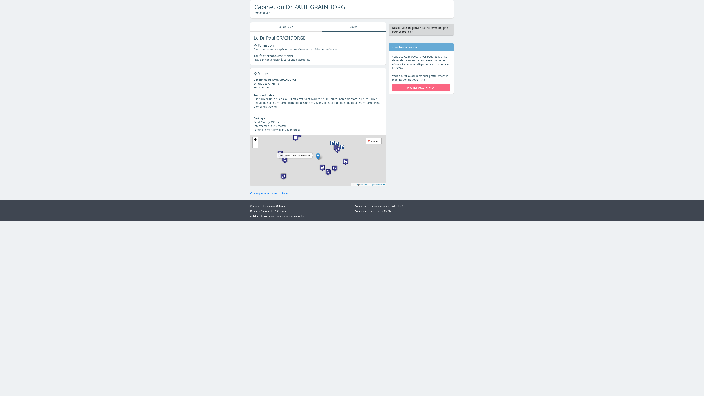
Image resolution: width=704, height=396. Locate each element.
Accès (353, 27)
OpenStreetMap (378, 184)
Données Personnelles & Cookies (268, 211)
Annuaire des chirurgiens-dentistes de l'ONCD (379, 206)
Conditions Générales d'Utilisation (268, 206)
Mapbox (364, 184)
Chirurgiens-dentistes (263, 193)
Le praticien (286, 27)
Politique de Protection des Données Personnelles (277, 216)
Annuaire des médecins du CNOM (373, 211)
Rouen (285, 193)
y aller (375, 141)
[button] (318, 156)
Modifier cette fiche (419, 87)
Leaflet (355, 184)
